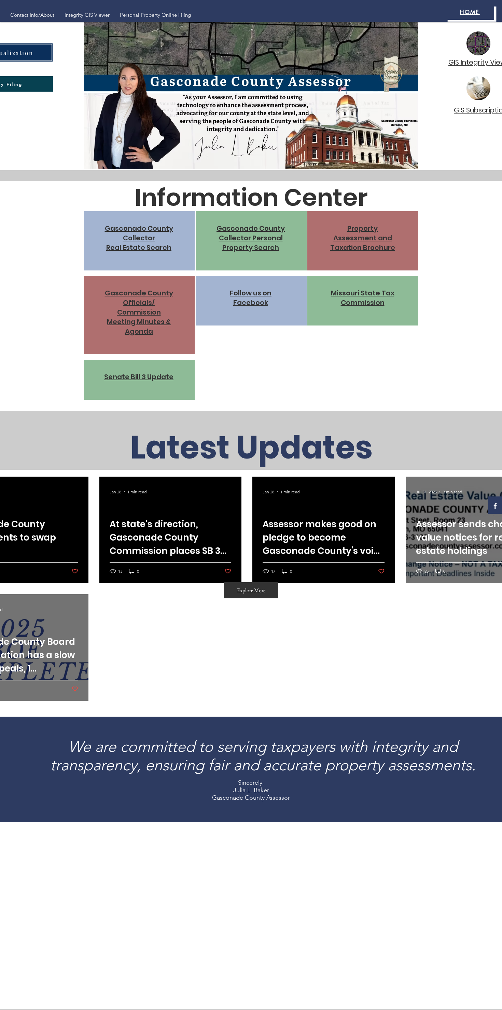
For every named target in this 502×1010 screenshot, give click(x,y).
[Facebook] (495, 506)
